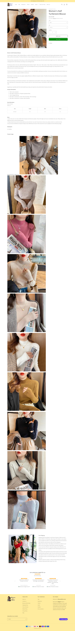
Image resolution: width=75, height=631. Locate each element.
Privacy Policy (25, 610)
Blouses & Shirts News (26, 603)
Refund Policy (25, 608)
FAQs (23, 612)
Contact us (24, 601)
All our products (41, 608)
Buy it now (58, 39)
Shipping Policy (25, 605)
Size (49, 25)
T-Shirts (39, 603)
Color (49, 20)
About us (24, 599)
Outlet (39, 605)
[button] (36, 4)
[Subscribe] (26, 619)
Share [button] (51, 43)
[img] (37, 574)
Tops (38, 599)
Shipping (54, 18)
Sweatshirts (40, 601)
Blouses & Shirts (38, 628)
